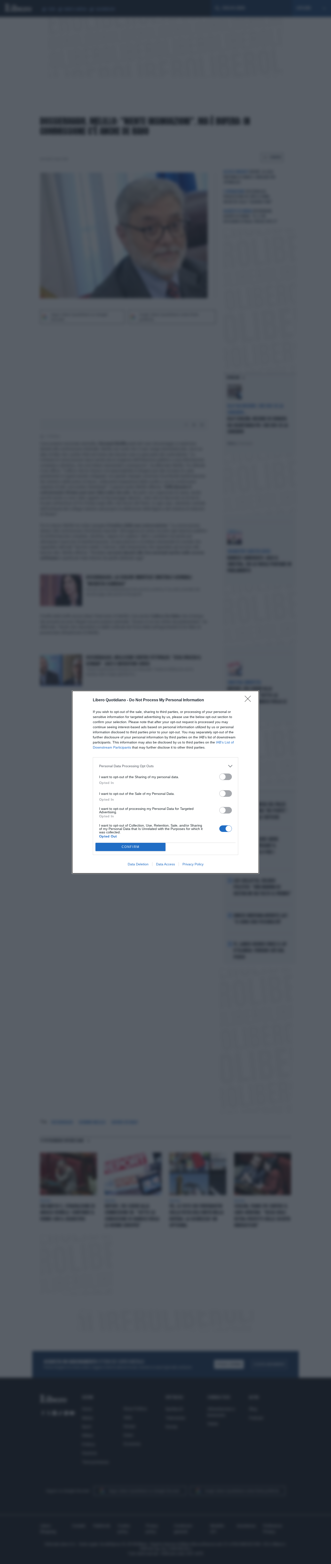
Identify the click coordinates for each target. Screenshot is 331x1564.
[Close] (249, 700)
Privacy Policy (193, 864)
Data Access (165, 864)
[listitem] (165, 766)
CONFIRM (131, 847)
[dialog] (165, 782)
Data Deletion (138, 864)
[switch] (225, 777)
